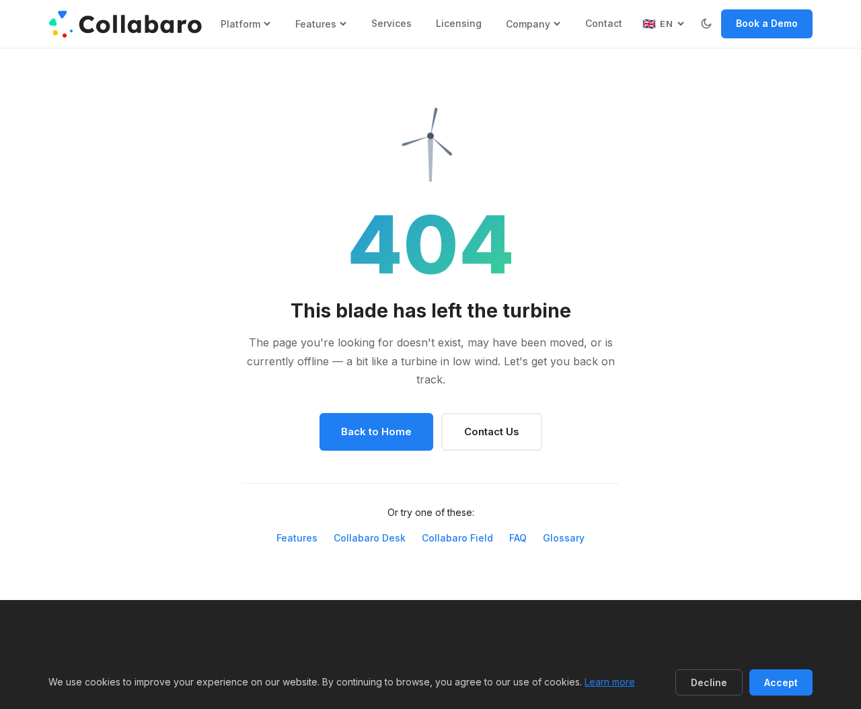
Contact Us (491, 431)
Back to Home (376, 431)
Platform (240, 24)
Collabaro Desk (370, 538)
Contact (603, 23)
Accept (781, 682)
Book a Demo (767, 23)
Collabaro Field (457, 538)
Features (315, 24)
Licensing (459, 23)
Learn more (610, 681)
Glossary (564, 538)
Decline (709, 682)
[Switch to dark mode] (706, 23)
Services (391, 23)
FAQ (518, 538)
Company (528, 24)
